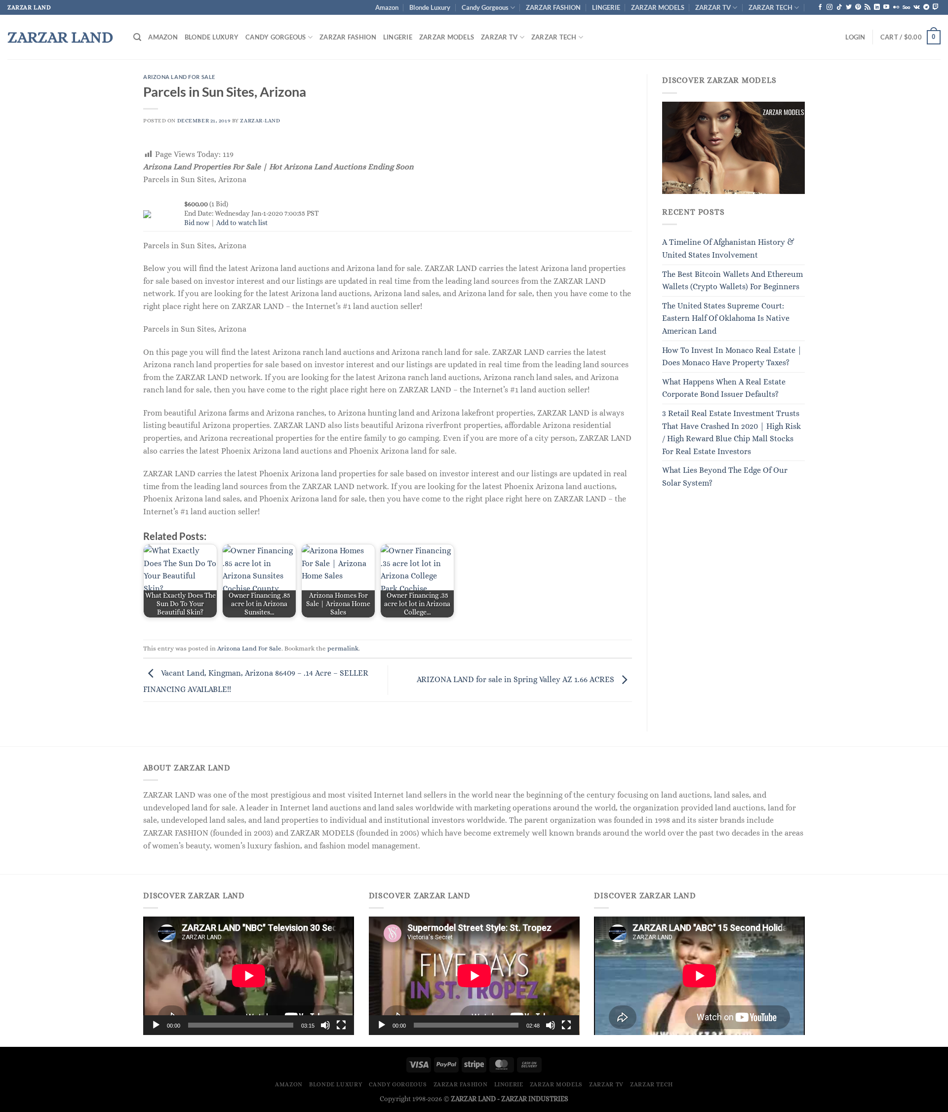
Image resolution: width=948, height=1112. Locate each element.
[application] (248, 976)
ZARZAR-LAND (260, 120)
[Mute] (325, 1025)
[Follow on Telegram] (926, 7)
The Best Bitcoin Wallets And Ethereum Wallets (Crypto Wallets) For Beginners (732, 280)
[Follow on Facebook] (820, 7)
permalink (342, 648)
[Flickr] (896, 7)
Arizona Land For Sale (179, 77)
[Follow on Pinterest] (858, 7)
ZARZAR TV (713, 7)
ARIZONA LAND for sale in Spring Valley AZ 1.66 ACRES (516, 679)
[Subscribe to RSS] (867, 7)
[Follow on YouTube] (886, 7)
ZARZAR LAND (60, 37)
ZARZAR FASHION (553, 7)
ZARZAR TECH (770, 7)
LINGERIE (606, 7)
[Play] (156, 1025)
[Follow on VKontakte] (916, 7)
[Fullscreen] (341, 1025)
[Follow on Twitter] (849, 7)
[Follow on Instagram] (829, 7)
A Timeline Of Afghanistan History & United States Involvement (728, 248)
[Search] (137, 37)
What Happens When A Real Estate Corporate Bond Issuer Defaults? (724, 388)
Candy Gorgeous (485, 7)
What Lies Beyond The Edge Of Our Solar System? (725, 476)
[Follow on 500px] (906, 7)
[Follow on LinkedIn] (877, 7)
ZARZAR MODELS (657, 7)
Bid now (196, 223)
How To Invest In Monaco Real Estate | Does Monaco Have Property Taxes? (732, 356)
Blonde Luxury (429, 7)
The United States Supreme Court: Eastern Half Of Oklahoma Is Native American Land (726, 318)
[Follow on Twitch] (936, 7)
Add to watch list (242, 223)
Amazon (386, 7)
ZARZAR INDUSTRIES (534, 1099)
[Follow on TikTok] (839, 7)
